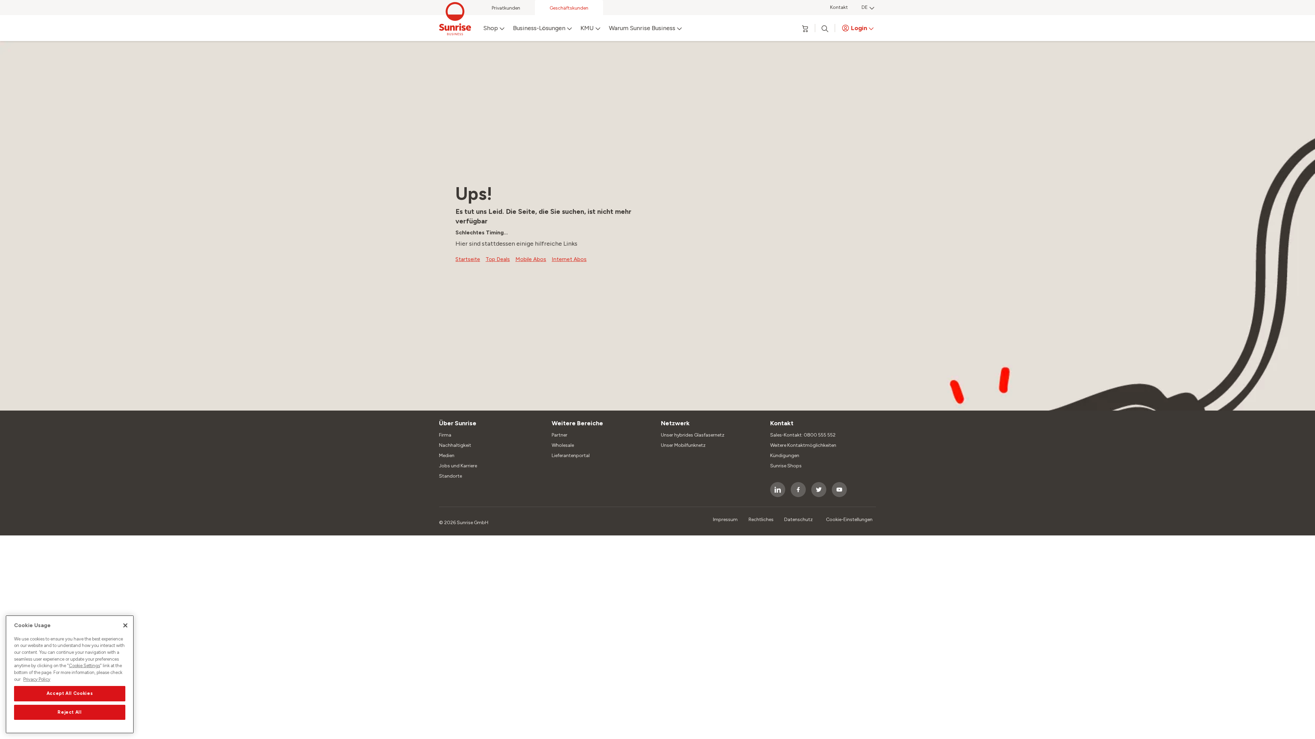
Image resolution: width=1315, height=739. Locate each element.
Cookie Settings (84, 666)
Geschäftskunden (569, 8)
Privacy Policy (36, 679)
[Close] (125, 625)
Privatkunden (506, 8)
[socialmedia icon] (777, 489)
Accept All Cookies (70, 693)
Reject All (70, 712)
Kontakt (839, 7)
